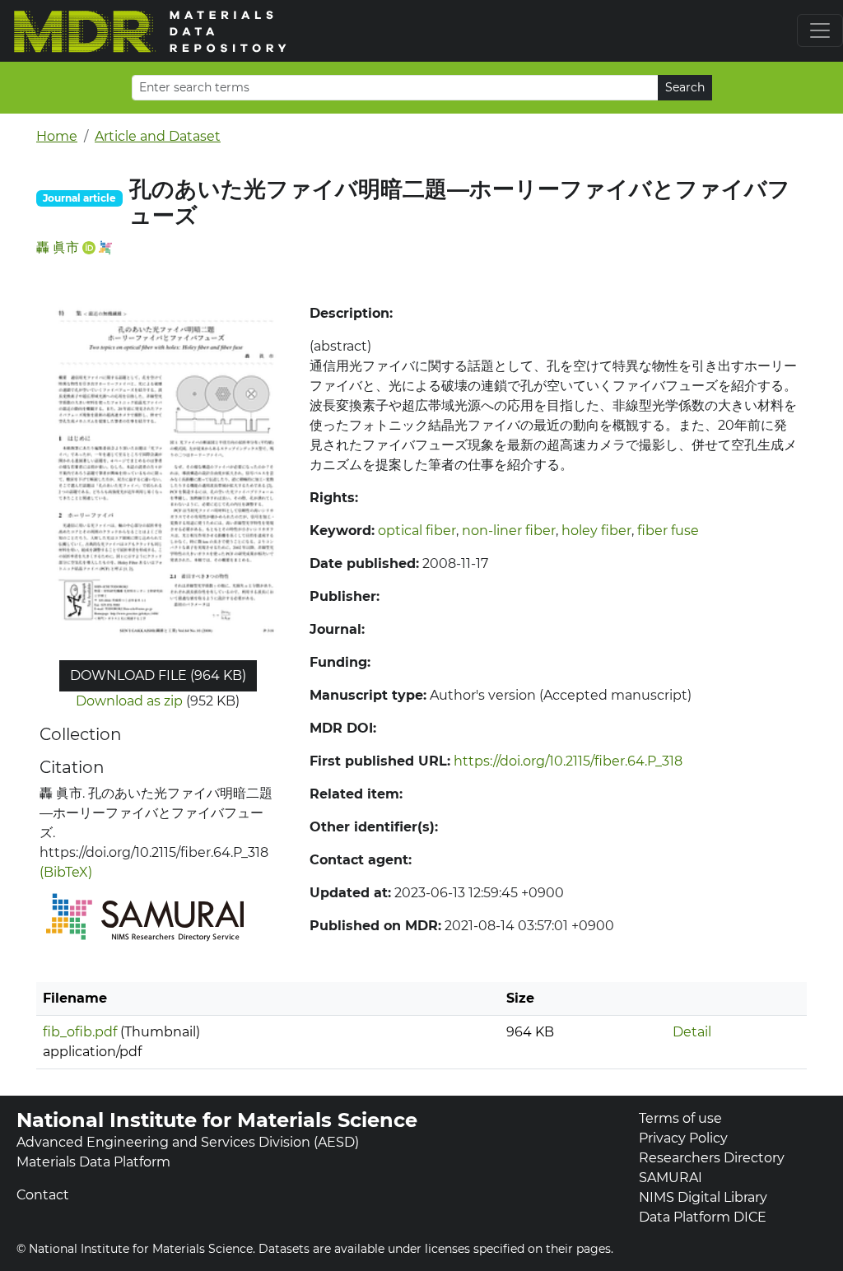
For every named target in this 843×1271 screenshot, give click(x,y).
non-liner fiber (509, 530)
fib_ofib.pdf (80, 1032)
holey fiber (596, 530)
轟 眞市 (57, 247)
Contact (42, 1195)
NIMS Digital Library (703, 1197)
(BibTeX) (66, 872)
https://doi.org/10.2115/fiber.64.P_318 (568, 761)
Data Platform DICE (702, 1217)
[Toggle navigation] (820, 30)
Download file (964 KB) (158, 675)
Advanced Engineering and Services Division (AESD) (187, 1142)
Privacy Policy (683, 1138)
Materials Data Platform (93, 1162)
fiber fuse (668, 530)
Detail (692, 1032)
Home (56, 136)
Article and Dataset (158, 136)
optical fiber (417, 530)
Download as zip (129, 701)
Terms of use (680, 1118)
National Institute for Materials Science (216, 1120)
